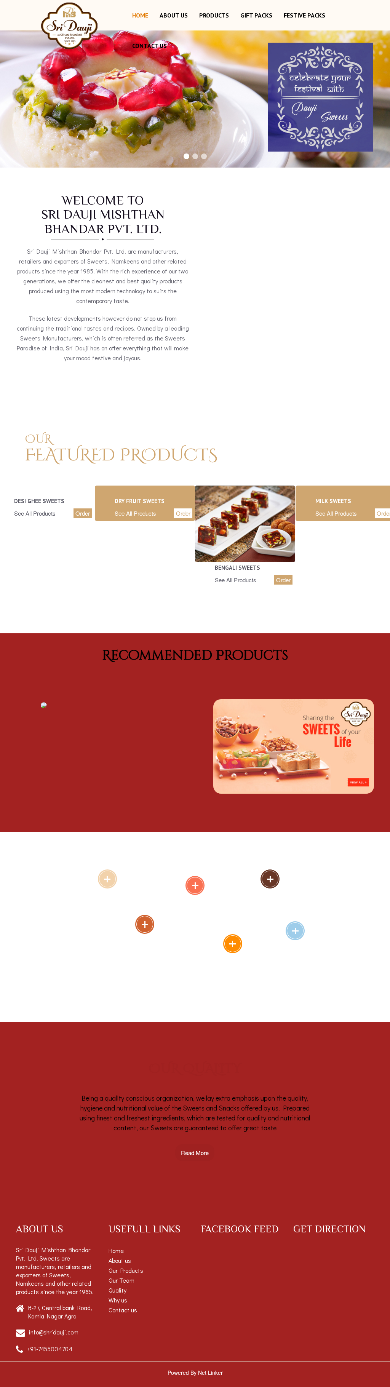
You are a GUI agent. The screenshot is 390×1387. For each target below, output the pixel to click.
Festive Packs (304, 15)
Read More (195, 1153)
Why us (118, 1300)
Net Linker (210, 1372)
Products (214, 15)
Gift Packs (256, 15)
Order (82, 513)
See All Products (35, 513)
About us (120, 1260)
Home (140, 15)
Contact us (149, 46)
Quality (117, 1290)
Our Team (121, 1280)
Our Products (126, 1270)
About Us (174, 15)
